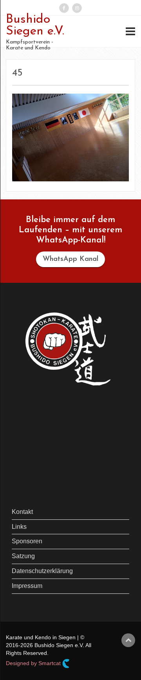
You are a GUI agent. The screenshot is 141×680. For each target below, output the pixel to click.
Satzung (23, 556)
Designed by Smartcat (34, 663)
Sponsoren (27, 541)
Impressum (27, 585)
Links (19, 526)
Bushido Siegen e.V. (35, 25)
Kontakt (22, 511)
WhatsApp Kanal (70, 259)
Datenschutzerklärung (42, 571)
